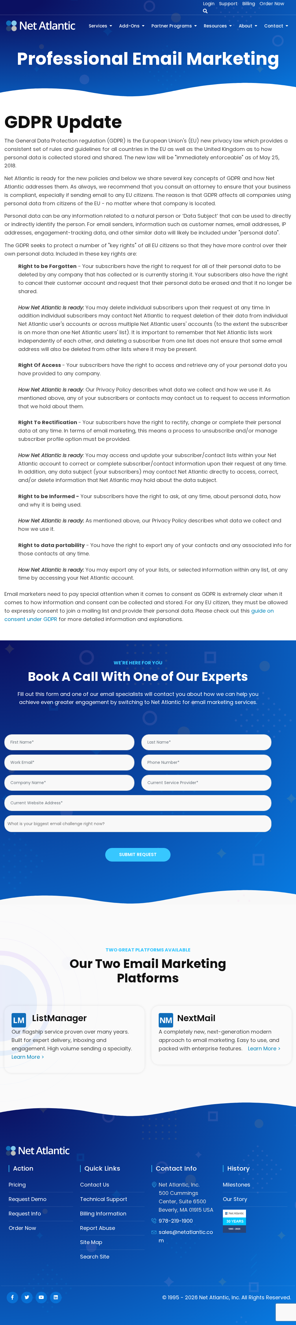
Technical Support (103, 1199)
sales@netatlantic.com (186, 1236)
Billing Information (103, 1213)
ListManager (59, 1018)
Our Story (235, 1199)
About (245, 26)
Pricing (17, 1184)
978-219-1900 (176, 1220)
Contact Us (94, 1184)
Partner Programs (171, 26)
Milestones (236, 1184)
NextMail (196, 1018)
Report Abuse (97, 1228)
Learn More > (28, 1056)
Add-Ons (129, 26)
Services (98, 26)
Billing (248, 3)
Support (228, 3)
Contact (273, 26)
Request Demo (28, 1199)
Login (208, 3)
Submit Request (138, 854)
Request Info (25, 1213)
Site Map (91, 1242)
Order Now (272, 3)
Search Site (94, 1256)
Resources (215, 26)
